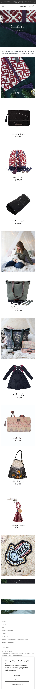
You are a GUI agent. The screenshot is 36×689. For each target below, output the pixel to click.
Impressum (5, 636)
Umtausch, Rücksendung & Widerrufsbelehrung (15, 639)
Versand (4, 624)
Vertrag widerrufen (8, 643)
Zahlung (4, 621)
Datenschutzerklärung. (11, 670)
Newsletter (20, 1)
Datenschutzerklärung (7, 630)
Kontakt (4, 633)
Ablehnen (17, 680)
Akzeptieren (17, 675)
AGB (3, 627)
